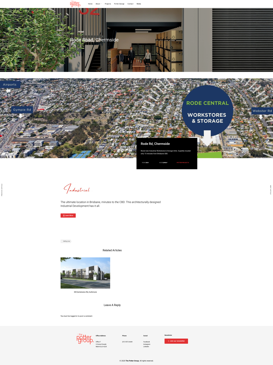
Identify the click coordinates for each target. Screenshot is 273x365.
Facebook (146, 342)
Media (139, 4)
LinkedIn (146, 346)
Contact (130, 4)
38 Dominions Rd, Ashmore (85, 292)
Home (90, 4)
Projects (108, 4)
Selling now (66, 241)
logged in (73, 316)
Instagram (146, 344)
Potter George (119, 4)
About (98, 4)
